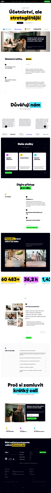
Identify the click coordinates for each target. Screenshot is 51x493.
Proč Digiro (22, 452)
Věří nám (17, 1)
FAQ (36, 1)
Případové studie (29, 1)
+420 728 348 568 (10, 431)
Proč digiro (13, 1)
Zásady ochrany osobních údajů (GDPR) (10, 481)
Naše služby (20, 1)
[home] (2, 1)
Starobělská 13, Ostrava (39, 431)
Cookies (17, 481)
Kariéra (34, 1)
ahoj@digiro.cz (23, 431)
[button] (6, 126)
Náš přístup (24, 1)
